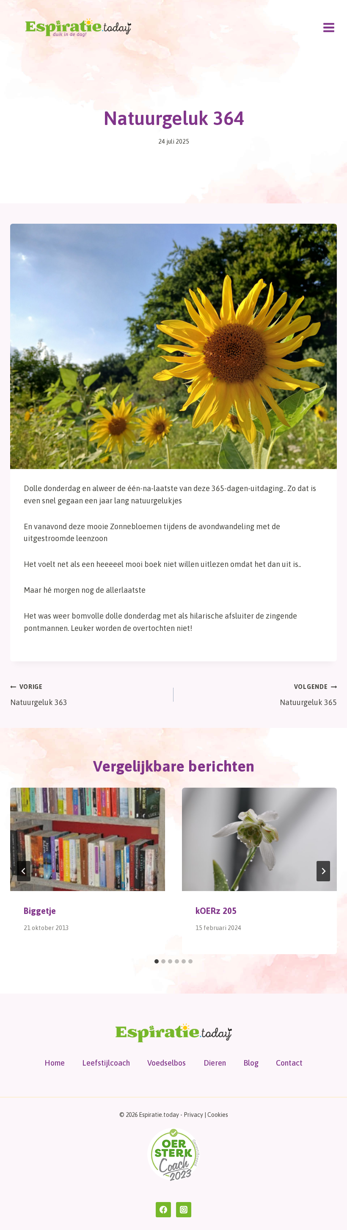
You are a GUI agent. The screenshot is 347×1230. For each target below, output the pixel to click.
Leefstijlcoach (106, 1062)
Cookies (217, 1114)
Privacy (193, 1114)
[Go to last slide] (23, 871)
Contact (289, 1062)
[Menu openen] (329, 27)
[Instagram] (183, 1209)
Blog (251, 1062)
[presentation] (87, 839)
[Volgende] (323, 871)
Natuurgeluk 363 (38, 695)
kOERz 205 (216, 911)
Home (54, 1062)
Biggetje (40, 911)
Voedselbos (166, 1062)
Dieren (215, 1062)
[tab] (156, 961)
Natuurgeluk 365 (308, 695)
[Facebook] (163, 1209)
